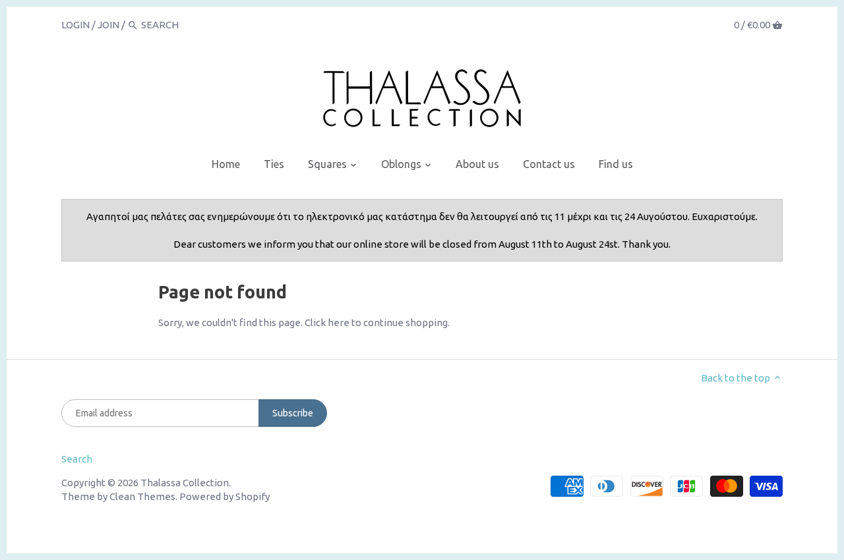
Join (108, 24)
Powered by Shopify (224, 496)
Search (76, 458)
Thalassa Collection (184, 482)
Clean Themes (142, 496)
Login (75, 24)
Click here (327, 322)
